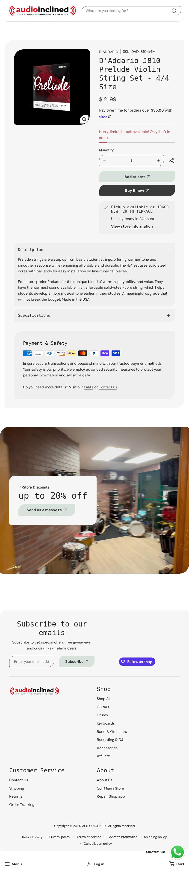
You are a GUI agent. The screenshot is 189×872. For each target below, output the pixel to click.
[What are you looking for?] (174, 10)
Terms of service (89, 837)
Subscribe (74, 661)
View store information (132, 226)
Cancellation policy (98, 843)
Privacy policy (59, 837)
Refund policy (32, 837)
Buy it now (134, 190)
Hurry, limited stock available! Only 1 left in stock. (134, 134)
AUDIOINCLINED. (94, 826)
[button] (176, 864)
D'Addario (108, 52)
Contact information (122, 837)
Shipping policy (155, 837)
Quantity (106, 150)
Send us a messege (44, 510)
